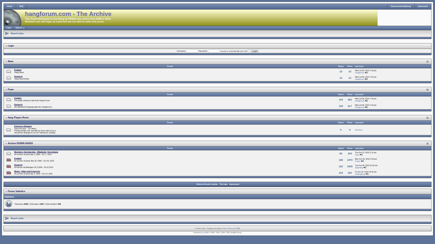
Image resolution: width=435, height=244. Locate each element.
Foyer (11, 89)
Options (19, 28)
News (10, 61)
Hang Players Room (18, 117)
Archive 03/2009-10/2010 (20, 143)
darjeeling (359, 168)
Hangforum (359, 73)
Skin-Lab (231, 228)
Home (9, 6)
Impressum (423, 6)
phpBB (206, 232)
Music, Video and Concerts (27, 171)
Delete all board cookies (207, 184)
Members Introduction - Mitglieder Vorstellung (36, 152)
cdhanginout (360, 174)
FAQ (21, 6)
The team (223, 184)
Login (8, 28)
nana (357, 155)
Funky (357, 161)
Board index (17, 33)
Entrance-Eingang (23, 126)
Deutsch (18, 76)
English (17, 70)
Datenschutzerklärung (401, 6)
